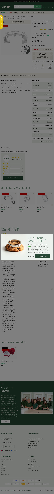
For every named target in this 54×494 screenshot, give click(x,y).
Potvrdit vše (42, 256)
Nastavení (31, 256)
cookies (30, 246)
